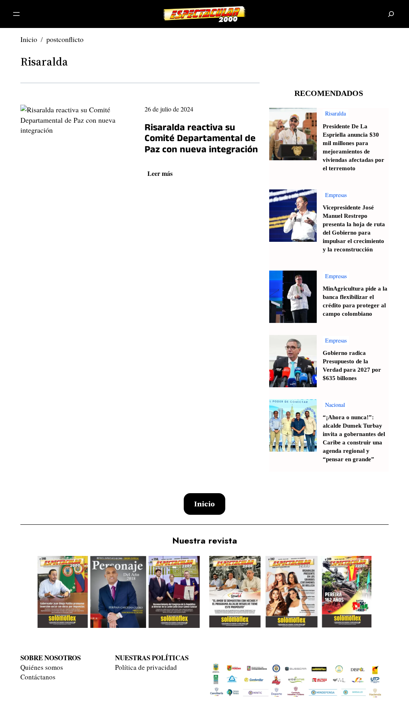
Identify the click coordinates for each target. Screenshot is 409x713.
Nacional (335, 404)
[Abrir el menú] (16, 14)
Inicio (28, 39)
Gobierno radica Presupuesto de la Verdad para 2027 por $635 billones (352, 366)
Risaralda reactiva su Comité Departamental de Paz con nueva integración (201, 140)
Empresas (336, 195)
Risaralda (44, 61)
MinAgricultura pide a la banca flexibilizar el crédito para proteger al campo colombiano (355, 301)
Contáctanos (38, 676)
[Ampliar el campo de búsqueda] (391, 14)
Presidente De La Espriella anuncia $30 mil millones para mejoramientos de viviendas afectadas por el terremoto (353, 147)
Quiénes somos (41, 667)
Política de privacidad (146, 667)
